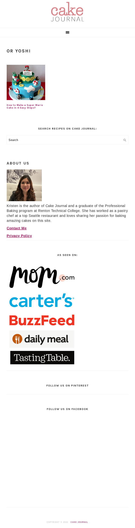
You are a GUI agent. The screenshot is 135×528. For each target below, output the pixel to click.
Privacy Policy (19, 236)
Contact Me (17, 228)
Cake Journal (79, 522)
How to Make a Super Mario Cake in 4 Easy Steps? (25, 106)
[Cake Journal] (67, 22)
